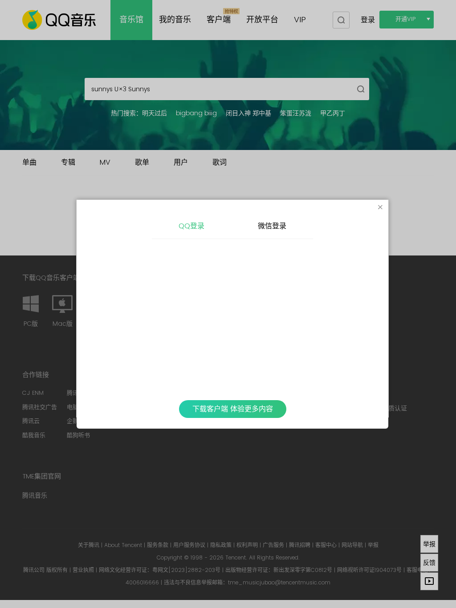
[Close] (380, 208)
